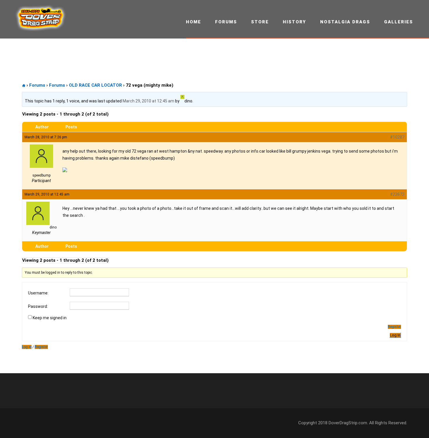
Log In (395, 335)
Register (394, 327)
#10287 (397, 137)
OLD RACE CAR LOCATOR (95, 85)
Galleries (398, 22)
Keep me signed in (50, 317)
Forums (226, 22)
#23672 (397, 194)
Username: (38, 293)
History (294, 22)
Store (260, 22)
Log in (27, 347)
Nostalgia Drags (345, 22)
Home (193, 22)
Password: (38, 306)
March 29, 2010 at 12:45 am (148, 101)
